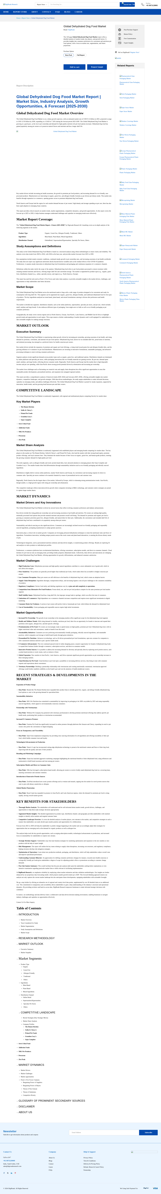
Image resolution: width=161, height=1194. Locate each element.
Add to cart (74, 67)
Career (78, 12)
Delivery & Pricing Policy (92, 1164)
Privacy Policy (88, 1158)
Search (133, 4)
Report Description (24, 86)
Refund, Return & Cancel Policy (94, 1167)
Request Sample (97, 67)
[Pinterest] (15, 1173)
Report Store (20, 12)
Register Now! (134, 52)
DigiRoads (71, 30)
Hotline (148, 3)
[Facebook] (4, 1173)
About (34, 12)
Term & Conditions (90, 1161)
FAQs (57, 12)
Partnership (87, 1170)
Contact (46, 12)
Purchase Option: (69, 51)
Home (6, 12)
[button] (69, 55)
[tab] (26, 87)
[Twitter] (8, 1173)
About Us (52, 1158)
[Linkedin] (11, 1173)
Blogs (67, 12)
